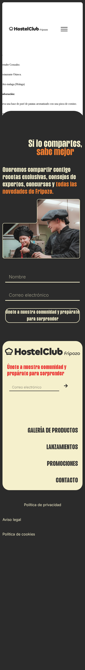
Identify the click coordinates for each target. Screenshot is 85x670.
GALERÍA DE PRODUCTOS (53, 430)
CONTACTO (67, 480)
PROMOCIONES (62, 463)
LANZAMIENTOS (62, 446)
